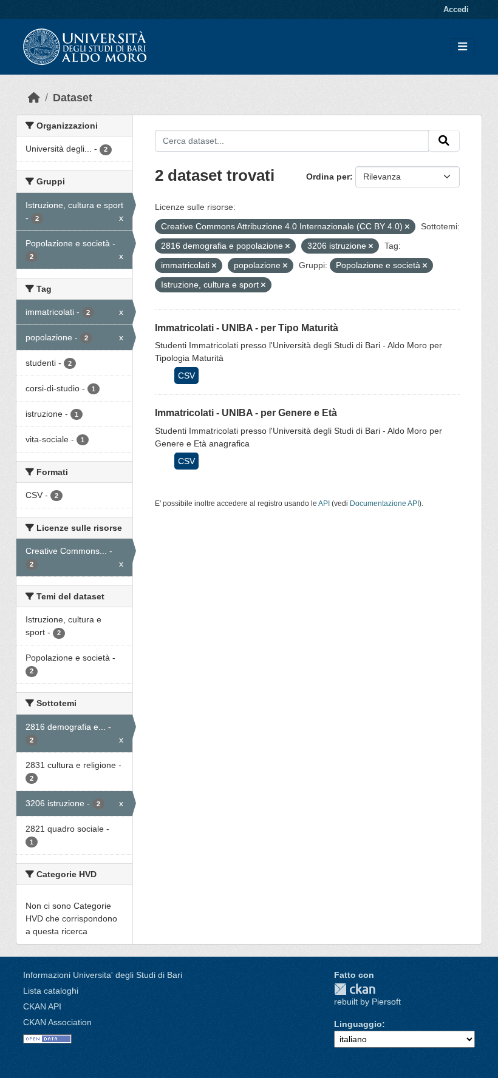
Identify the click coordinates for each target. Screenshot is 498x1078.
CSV (186, 375)
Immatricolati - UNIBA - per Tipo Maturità (246, 328)
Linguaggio (358, 1024)
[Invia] (444, 141)
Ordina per (328, 176)
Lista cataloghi (50, 990)
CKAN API (42, 1006)
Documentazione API (384, 503)
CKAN (354, 989)
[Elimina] (407, 227)
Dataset (72, 98)
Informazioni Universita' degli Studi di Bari (102, 975)
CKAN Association (57, 1022)
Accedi (456, 9)
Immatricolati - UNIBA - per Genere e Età (246, 413)
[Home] (34, 98)
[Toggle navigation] (462, 47)
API (324, 503)
